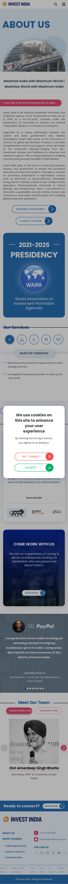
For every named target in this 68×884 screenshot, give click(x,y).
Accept (31, 467)
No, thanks (31, 456)
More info (34, 447)
